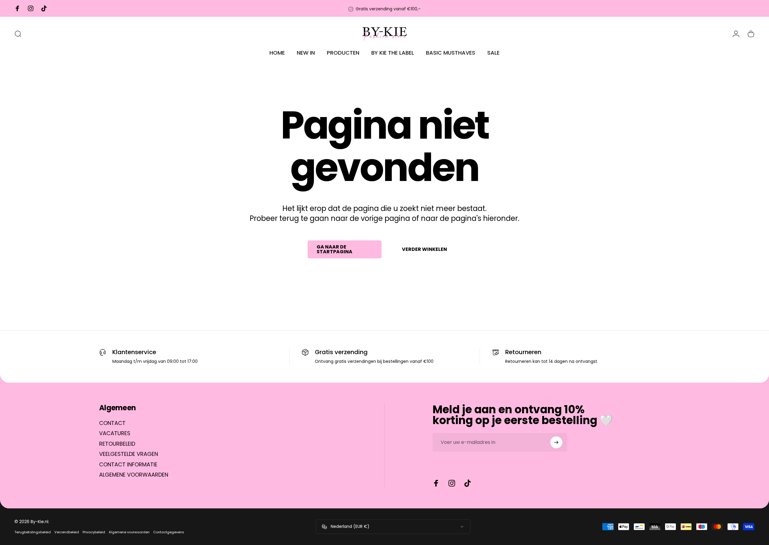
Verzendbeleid (66, 532)
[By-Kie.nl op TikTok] (467, 483)
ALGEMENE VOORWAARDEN (133, 474)
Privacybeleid (94, 532)
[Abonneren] (556, 442)
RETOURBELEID (117, 444)
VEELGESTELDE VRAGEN (128, 454)
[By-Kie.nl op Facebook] (436, 483)
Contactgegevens (168, 532)
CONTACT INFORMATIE (128, 464)
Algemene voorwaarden (129, 532)
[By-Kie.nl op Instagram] (451, 483)
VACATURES (114, 433)
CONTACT (112, 423)
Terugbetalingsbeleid (32, 532)
